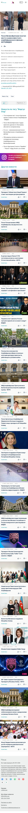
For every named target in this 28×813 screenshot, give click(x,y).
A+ (5, 46)
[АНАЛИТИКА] (14, 275)
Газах (12, 96)
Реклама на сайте (6, 802)
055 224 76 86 (5, 798)
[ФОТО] (14, 242)
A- (1, 46)
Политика (4, 197)
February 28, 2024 (6, 88)
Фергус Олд (5, 96)
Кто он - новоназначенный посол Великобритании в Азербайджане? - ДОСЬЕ (15, 132)
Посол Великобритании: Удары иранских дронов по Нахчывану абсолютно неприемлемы (14, 125)
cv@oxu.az (4, 790)
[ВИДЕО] (14, 305)
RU (21, 2)
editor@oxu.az (5, 796)
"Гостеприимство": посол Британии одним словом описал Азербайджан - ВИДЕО (15, 117)
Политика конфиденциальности (10, 807)
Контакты (4, 805)
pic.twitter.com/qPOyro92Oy (8, 83)
